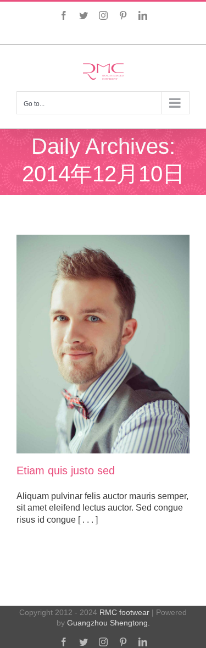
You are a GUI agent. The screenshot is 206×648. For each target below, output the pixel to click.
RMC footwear (124, 612)
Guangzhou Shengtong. (108, 622)
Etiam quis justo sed (65, 470)
